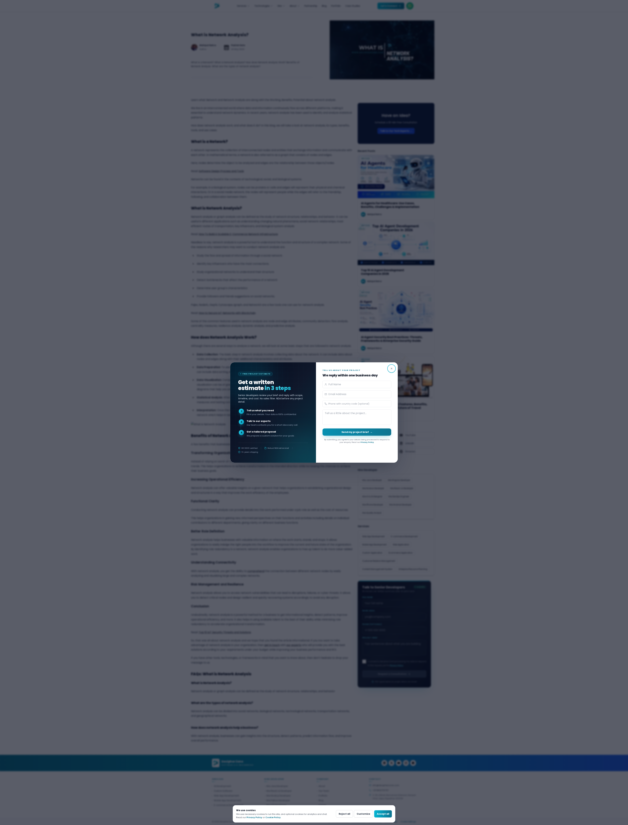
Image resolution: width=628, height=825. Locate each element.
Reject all (344, 814)
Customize (363, 814)
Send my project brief (356, 432)
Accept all (383, 814)
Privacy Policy (367, 442)
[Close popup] (391, 368)
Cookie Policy (273, 817)
